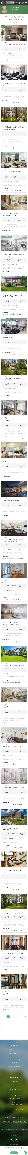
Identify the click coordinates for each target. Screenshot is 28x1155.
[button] (3, 33)
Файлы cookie (14, 1135)
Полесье (9, 673)
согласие (16, 1148)
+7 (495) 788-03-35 (14, 1089)
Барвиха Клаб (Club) (12, 264)
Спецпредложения (14, 1066)
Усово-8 (9, 796)
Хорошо (14, 1152)
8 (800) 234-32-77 (14, 1144)
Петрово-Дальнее (11, 388)
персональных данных (9, 1150)
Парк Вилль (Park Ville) (12, 181)
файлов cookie (20, 1150)
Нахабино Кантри (11, 1003)
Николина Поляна (11, 716)
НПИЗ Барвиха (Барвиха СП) (14, 549)
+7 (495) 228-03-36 (14, 1102)
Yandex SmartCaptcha (16, 1129)
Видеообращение (14, 7)
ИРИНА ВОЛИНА (14, 1049)
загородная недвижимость (14, 1098)
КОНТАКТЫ (14, 1053)
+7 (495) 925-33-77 (14, 1096)
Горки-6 (9, 921)
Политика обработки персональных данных (14, 1133)
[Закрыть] (26, 7)
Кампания (14, 1062)
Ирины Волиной (13, 9)
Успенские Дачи (11, 93)
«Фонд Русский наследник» (14, 1059)
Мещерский (10, 755)
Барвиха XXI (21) (11, 429)
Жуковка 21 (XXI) (11, 509)
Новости (14, 1081)
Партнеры (14, 1084)
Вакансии (14, 1070)
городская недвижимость (14, 1092)
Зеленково (10, 838)
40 (17, 1016)
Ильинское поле (11, 346)
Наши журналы (14, 1073)
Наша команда (14, 1077)
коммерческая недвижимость (14, 1104)
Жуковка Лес (10, 880)
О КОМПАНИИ (14, 1046)
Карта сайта (7, 1109)
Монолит (9, 962)
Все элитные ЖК (19, 1109)
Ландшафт (9, 53)
